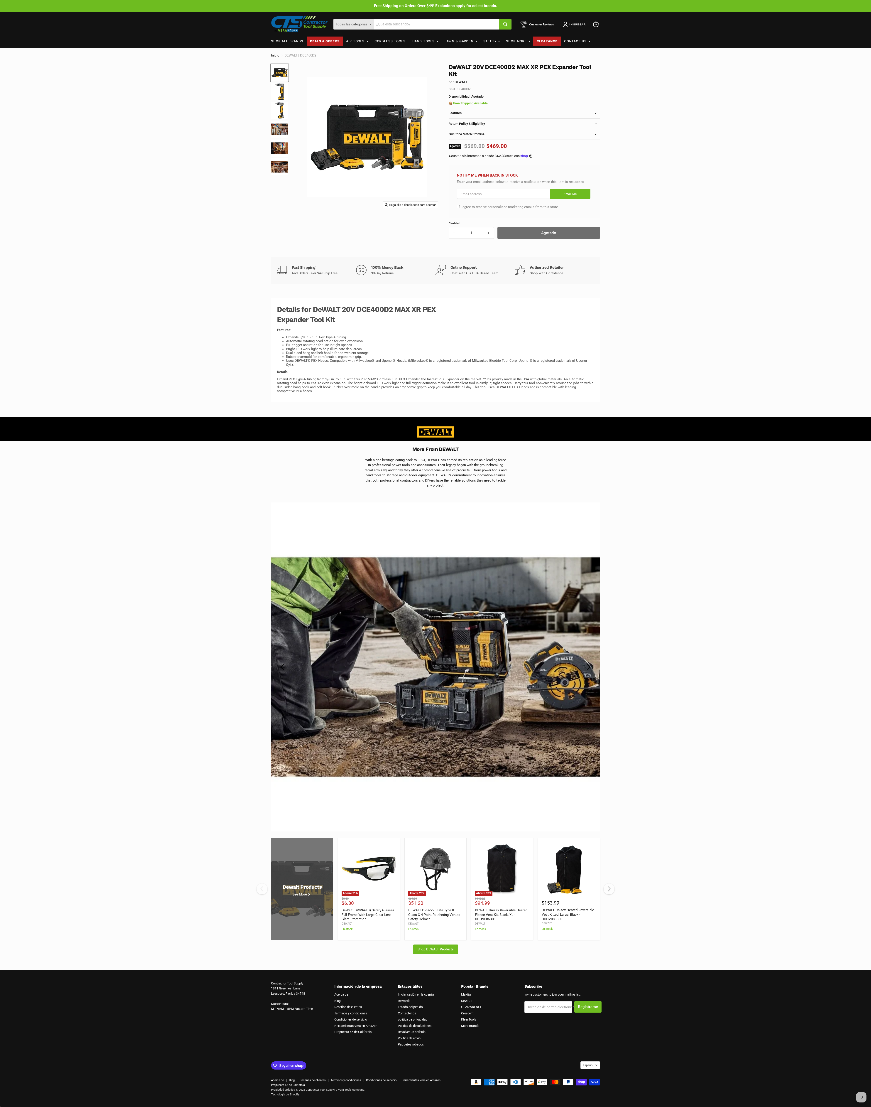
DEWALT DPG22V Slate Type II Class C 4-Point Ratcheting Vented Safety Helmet (434, 914)
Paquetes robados (411, 1044)
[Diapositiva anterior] (283, 667)
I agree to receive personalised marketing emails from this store (509, 207)
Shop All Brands (287, 41)
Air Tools (356, 41)
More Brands (470, 1026)
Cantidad (454, 223)
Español (588, 1065)
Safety (490, 41)
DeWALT (467, 1001)
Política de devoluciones (414, 1026)
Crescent (467, 1013)
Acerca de (341, 994)
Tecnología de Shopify (285, 1094)
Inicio (275, 55)
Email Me (570, 194)
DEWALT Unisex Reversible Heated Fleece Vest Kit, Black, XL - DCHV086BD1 (501, 914)
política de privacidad (413, 1019)
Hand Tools (424, 41)
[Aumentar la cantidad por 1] (488, 233)
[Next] (609, 888)
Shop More (517, 41)
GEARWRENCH (471, 1007)
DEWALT (461, 82)
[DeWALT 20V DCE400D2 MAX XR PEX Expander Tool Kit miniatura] (280, 73)
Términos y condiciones (350, 1013)
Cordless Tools (390, 41)
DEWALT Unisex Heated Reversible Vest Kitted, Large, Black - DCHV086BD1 (568, 914)
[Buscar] (505, 24)
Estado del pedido (410, 1007)
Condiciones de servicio (350, 1019)
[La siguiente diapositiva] (587, 667)
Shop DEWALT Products (436, 949)
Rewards (404, 1001)
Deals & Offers (325, 41)
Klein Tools (468, 1019)
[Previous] (262, 888)
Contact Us (576, 41)
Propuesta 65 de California (353, 1032)
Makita (466, 994)
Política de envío (409, 1038)
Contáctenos (407, 1013)
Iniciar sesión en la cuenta (416, 994)
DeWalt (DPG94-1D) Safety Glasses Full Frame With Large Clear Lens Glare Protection (368, 914)
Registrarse (588, 1006)
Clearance (547, 41)
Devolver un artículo (412, 1032)
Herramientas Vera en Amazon (355, 1026)
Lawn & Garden (460, 41)
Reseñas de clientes (348, 1007)
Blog (337, 1001)
